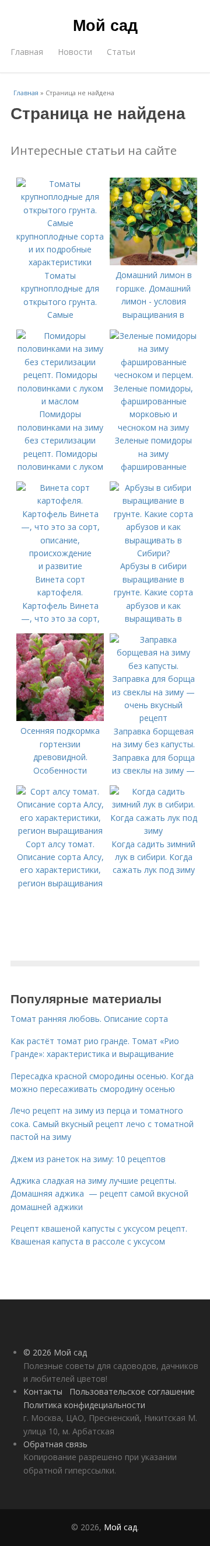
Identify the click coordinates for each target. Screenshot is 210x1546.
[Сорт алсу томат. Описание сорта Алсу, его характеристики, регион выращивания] (60, 830)
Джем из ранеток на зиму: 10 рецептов (88, 1158)
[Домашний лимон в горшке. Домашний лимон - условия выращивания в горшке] (153, 262)
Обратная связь (55, 1444)
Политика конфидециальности (84, 1404)
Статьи (121, 51)
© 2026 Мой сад (55, 1352)
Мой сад (105, 24)
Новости (75, 51)
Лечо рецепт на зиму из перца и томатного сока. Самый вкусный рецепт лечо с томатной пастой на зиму (102, 1123)
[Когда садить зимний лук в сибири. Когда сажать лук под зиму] (153, 830)
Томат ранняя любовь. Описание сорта (89, 1018)
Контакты (42, 1391)
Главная (26, 51)
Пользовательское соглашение (132, 1391)
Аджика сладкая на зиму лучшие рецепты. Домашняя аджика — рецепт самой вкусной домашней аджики (99, 1193)
